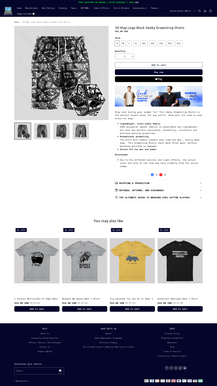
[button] (199, 10)
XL (136, 43)
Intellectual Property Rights (172, 356)
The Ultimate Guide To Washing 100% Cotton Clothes (108, 347)
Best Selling (48, 8)
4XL (161, 43)
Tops (73, 8)
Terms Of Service (172, 351)
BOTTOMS (84, 8)
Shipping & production (172, 338)
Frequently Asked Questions (44, 338)
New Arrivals (31, 8)
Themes (154, 8)
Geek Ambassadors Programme (108, 338)
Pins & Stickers (121, 8)
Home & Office (101, 8)
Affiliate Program (108, 342)
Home (19, 8)
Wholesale (172, 342)
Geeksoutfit (24, 381)
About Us (45, 333)
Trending (62, 8)
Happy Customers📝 (26, 13)
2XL (144, 43)
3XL (153, 43)
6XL (179, 43)
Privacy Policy (172, 333)
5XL (170, 43)
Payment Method (45, 351)
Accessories (139, 8)
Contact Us (45, 347)
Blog (172, 347)
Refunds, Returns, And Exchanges (45, 342)
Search (108, 333)
